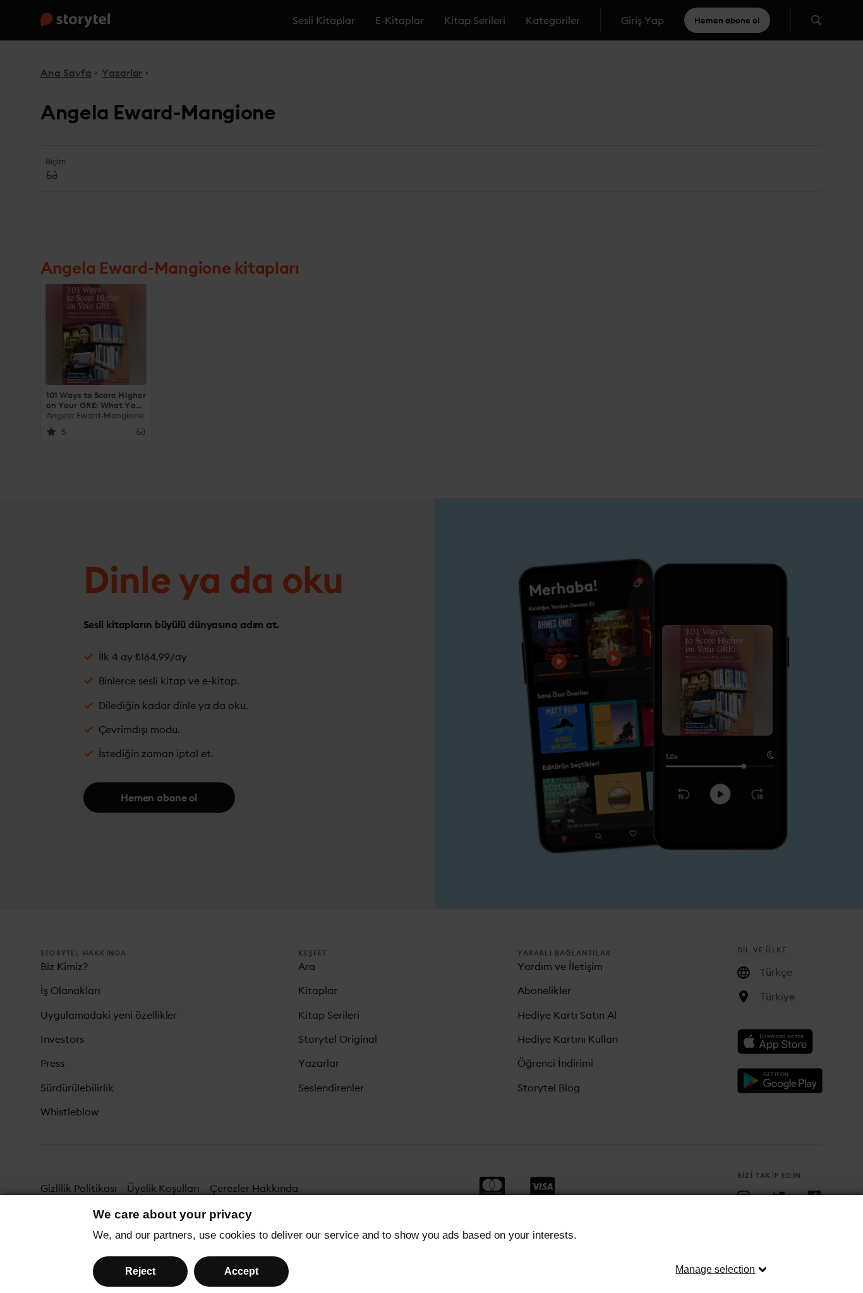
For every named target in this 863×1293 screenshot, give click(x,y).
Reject (140, 1271)
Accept (241, 1271)
